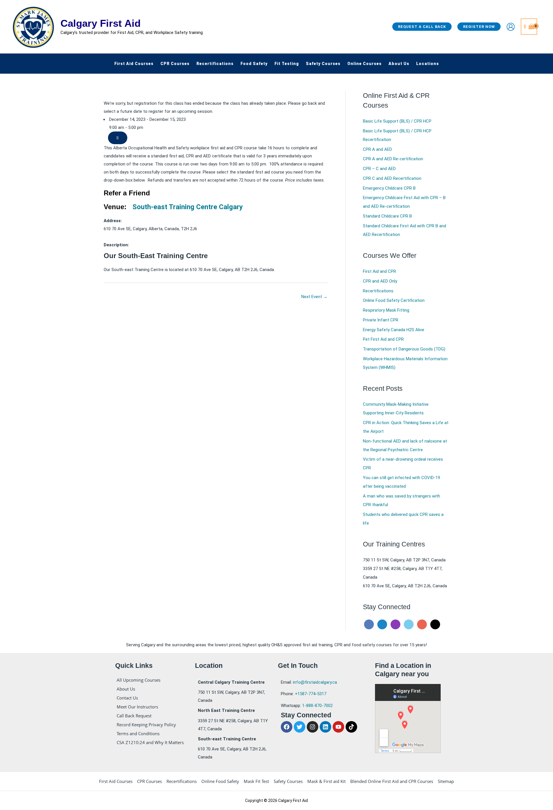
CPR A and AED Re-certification (393, 158)
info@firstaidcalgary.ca (315, 682)
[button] (422, 26)
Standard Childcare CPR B (387, 216)
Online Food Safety (220, 781)
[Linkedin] (382, 624)
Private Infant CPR (380, 320)
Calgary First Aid (100, 23)
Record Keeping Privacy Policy (146, 724)
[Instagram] (395, 624)
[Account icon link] (510, 26)
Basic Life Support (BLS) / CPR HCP (397, 121)
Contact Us (127, 698)
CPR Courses (149, 781)
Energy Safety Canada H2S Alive (393, 329)
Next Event (314, 296)
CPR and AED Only (380, 281)
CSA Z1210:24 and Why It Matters (150, 742)
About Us (126, 689)
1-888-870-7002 (317, 705)
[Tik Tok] (435, 624)
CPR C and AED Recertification (392, 178)
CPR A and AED (377, 149)
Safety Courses (288, 781)
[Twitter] (409, 624)
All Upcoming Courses (138, 680)
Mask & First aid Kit (326, 781)
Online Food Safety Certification (394, 300)
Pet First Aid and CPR (383, 339)
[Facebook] (369, 624)
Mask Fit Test (256, 781)
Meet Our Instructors (137, 707)
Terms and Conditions (138, 733)
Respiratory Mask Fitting (386, 310)
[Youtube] (422, 624)
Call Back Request (134, 715)
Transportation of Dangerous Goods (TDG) (404, 349)
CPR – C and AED (379, 168)
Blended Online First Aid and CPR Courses (391, 781)
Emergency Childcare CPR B (389, 188)
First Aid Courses (115, 781)
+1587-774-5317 (310, 693)
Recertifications (378, 290)
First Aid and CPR (379, 271)
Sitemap (446, 781)
